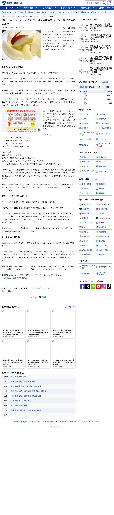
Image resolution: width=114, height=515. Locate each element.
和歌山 (34, 396)
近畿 (5, 396)
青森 (12, 381)
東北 (5, 381)
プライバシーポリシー (36, 422)
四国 (5, 405)
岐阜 (20, 391)
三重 (39, 396)
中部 (5, 391)
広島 (12, 400)
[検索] (104, 3)
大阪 (12, 396)
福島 (33, 381)
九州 (5, 410)
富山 (37, 391)
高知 (25, 405)
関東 (5, 386)
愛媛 (20, 405)
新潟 (33, 391)
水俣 (85, 99)
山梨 (25, 391)
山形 (29, 381)
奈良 (29, 396)
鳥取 (29, 400)
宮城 (25, 381)
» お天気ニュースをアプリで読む (14, 278)
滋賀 (25, 396)
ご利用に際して (74, 422)
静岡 (12, 391)
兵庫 (16, 396)
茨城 (31, 386)
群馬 (39, 386)
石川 (42, 391)
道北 (20, 376)
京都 (20, 396)
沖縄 (5, 415)
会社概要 (16, 422)
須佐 (85, 95)
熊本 (29, 410)
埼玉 (22, 386)
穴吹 (85, 104)
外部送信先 (63, 422)
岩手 (16, 381)
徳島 (16, 405)
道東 (25, 376)
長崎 (20, 410)
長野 (29, 391)
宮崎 (33, 410)
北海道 (6, 377)
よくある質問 (85, 422)
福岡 (12, 410)
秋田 (20, 381)
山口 (20, 400)
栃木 (35, 386)
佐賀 (16, 410)
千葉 (26, 386)
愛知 (16, 391)
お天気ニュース (15, 16)
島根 (25, 400)
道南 (16, 376)
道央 (12, 376)
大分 (25, 410)
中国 (5, 401)
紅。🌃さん (9, 291)
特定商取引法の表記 (51, 422)
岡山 (16, 400)
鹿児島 (38, 410)
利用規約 (24, 422)
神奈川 (17, 386)
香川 (12, 405)
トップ (4, 16)
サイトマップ (96, 422)
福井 (46, 391)
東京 (12, 386)
